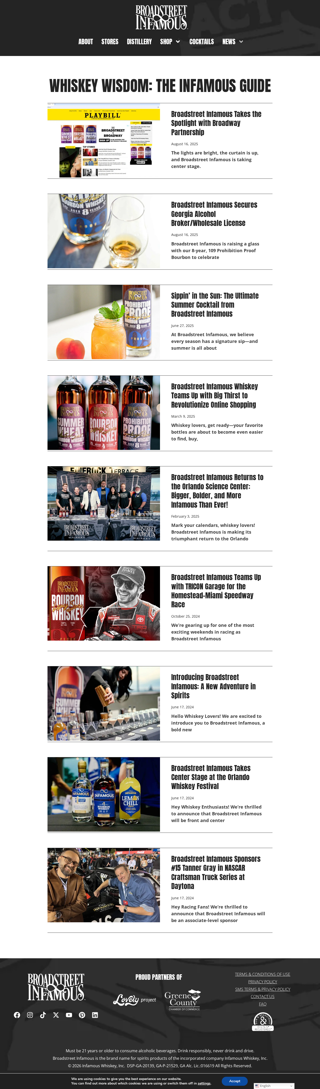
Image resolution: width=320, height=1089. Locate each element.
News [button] (229, 41)
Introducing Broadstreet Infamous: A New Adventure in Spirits (213, 686)
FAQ (262, 1004)
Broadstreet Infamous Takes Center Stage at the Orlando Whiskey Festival (210, 777)
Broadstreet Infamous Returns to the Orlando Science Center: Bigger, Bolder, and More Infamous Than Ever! (217, 491)
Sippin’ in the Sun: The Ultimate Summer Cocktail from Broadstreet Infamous (215, 304)
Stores (110, 41)
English (264, 1086)
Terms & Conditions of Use (262, 974)
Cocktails (202, 41)
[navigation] (56, 987)
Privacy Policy (262, 982)
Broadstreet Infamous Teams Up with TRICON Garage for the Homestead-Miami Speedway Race (216, 591)
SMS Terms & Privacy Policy (262, 989)
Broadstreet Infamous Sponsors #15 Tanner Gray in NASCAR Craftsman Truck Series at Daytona (215, 872)
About (85, 41)
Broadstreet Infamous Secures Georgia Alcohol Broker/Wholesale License (214, 213)
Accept (234, 1081)
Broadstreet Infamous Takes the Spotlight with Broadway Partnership (216, 123)
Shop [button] (166, 41)
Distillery (139, 41)
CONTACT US (262, 996)
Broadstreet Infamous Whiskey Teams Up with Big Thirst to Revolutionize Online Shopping (214, 395)
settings (204, 1083)
